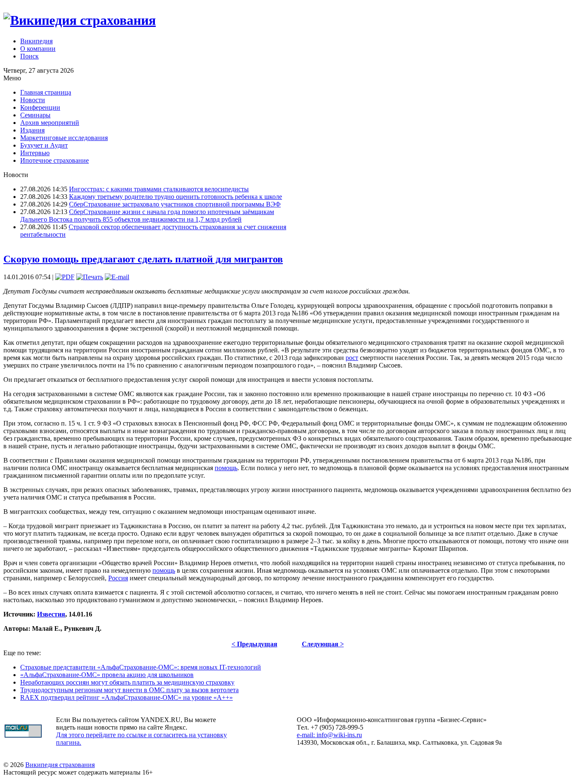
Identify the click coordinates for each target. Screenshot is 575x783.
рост (352, 357)
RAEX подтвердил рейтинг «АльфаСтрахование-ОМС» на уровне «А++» (126, 697)
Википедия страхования (60, 764)
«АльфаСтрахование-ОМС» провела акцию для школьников (107, 674)
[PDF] (65, 276)
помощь (226, 467)
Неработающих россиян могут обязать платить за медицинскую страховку (127, 682)
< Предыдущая (254, 644)
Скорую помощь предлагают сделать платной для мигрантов (143, 259)
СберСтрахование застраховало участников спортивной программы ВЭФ (175, 204)
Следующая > (323, 644)
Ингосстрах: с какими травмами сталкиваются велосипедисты (159, 189)
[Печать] (89, 276)
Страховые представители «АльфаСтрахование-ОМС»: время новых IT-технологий (140, 667)
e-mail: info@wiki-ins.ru (329, 734)
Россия (118, 578)
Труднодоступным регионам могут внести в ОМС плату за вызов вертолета (129, 689)
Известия (51, 614)
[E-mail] (117, 276)
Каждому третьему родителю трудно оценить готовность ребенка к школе (175, 196)
